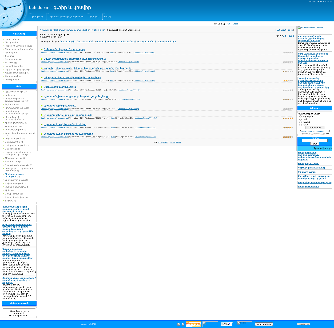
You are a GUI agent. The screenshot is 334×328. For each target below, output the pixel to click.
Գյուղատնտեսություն (16, 108)
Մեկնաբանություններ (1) (144, 52)
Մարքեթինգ (11, 149)
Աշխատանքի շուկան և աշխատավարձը (68, 115)
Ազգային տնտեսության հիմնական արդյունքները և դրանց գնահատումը (87, 68)
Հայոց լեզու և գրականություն (20, 133)
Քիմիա (8, 190)
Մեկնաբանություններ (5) (144, 71)
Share (235, 24)
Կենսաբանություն (14, 130)
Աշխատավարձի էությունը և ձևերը (65, 124)
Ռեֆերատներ (98, 30)
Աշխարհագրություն (15, 92)
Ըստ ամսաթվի (67, 41)
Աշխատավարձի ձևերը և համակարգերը (68, 133)
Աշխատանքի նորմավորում (60, 105)
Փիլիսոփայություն (14, 183)
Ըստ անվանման (85, 41)
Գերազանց (308, 116)
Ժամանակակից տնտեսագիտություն (15, 112)
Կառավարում (12, 126)
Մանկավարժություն (15, 145)
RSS (228, 24)
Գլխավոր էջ (37, 17)
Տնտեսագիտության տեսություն (15, 175)
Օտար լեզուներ (13, 194)
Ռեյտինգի (101, 41)
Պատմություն (12, 161)
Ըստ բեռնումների (147, 41)
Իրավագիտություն (14, 123)
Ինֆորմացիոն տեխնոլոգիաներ (13, 118)
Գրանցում (94, 17)
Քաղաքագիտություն (15, 187)
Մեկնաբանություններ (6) (129, 90)
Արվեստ (9, 95)
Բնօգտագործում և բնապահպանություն (16, 100)
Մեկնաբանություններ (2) (145, 137)
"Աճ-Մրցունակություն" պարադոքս (64, 49)
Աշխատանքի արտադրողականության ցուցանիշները (76, 96)
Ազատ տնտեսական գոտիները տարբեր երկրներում (75, 58)
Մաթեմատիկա (12, 142)
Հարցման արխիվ (321, 131)
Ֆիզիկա (9, 201)
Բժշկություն (11, 104)
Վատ (305, 125)
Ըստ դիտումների (167, 41)
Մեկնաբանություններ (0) (128, 109)
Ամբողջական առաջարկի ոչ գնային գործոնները (72, 77)
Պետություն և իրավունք (17, 165)
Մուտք (107, 17)
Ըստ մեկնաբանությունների (122, 41)
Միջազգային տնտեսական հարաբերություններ (18, 153)
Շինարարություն (13, 158)
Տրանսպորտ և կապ (15, 180)
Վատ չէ (306, 122)
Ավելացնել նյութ (285, 30)
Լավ (305, 119)
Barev (112, 52)
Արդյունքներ (306, 131)
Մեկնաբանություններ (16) (146, 118)
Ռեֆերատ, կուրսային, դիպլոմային (66, 17)
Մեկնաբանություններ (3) (128, 62)
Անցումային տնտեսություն (60, 87)
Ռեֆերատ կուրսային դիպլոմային (71, 30)
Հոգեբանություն (13, 138)
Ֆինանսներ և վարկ (15, 197)
